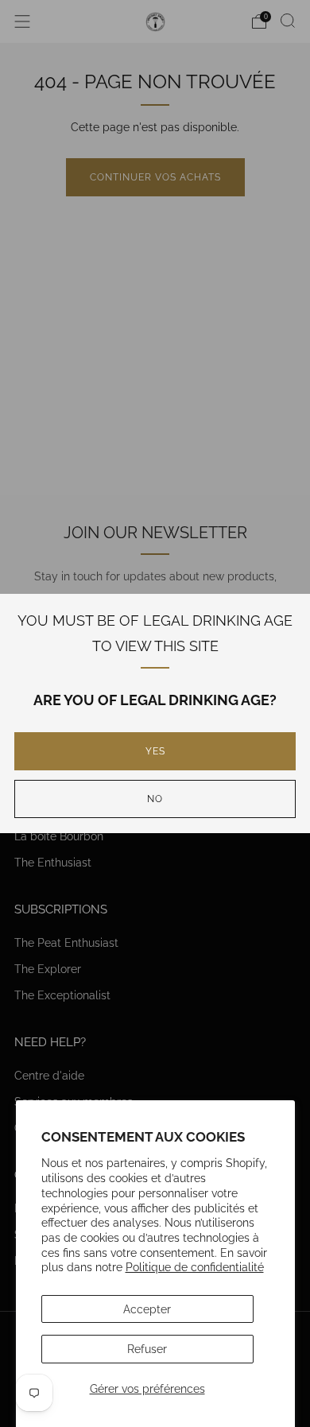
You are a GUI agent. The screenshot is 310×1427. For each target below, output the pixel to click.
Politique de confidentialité (195, 1267)
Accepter (147, 1309)
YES (155, 751)
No (155, 799)
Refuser (147, 1348)
